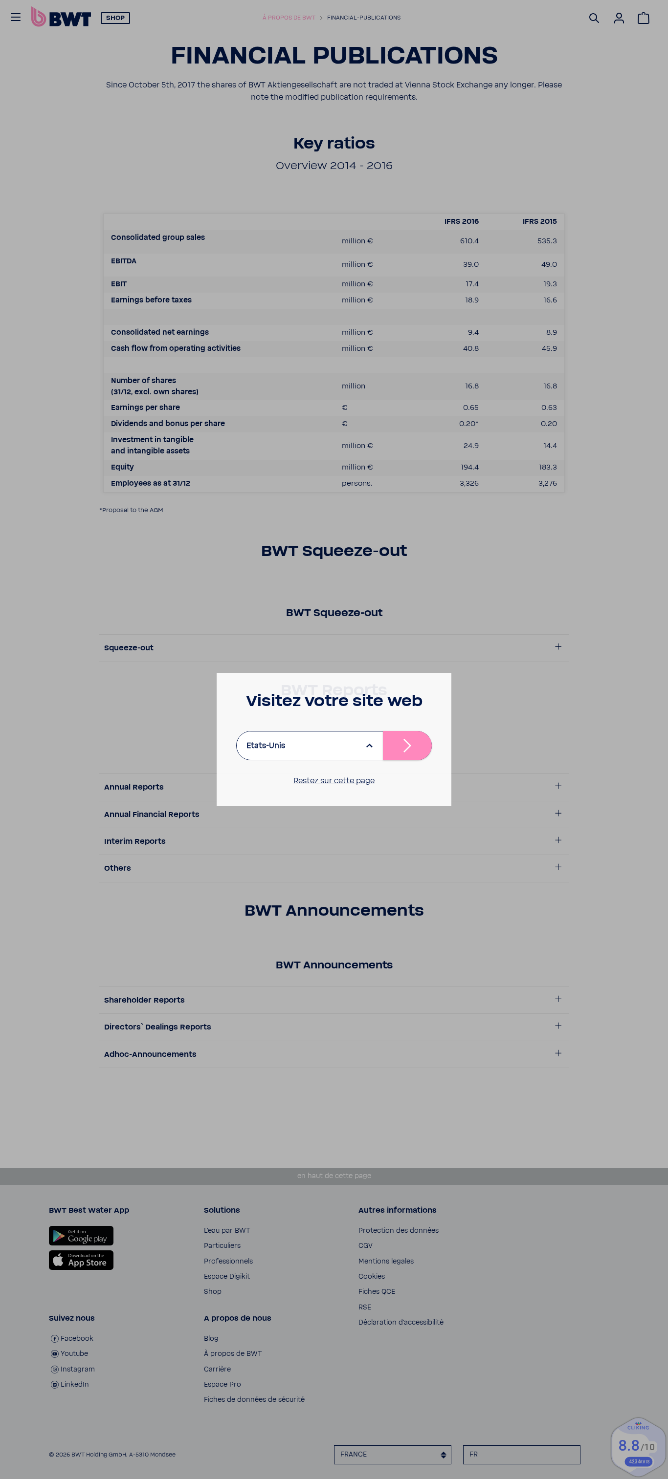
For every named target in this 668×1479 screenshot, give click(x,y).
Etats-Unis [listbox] (265, 745)
